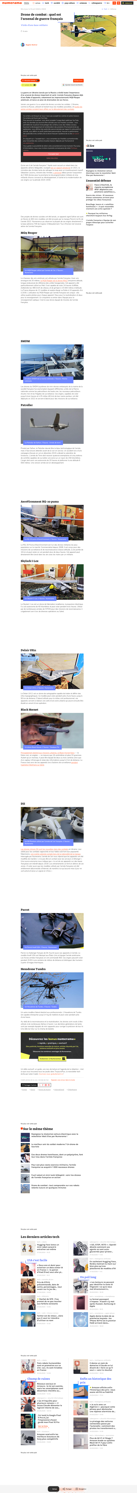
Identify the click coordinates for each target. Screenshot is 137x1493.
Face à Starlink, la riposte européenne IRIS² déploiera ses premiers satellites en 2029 (105, 188)
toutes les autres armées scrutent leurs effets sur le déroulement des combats (51, 108)
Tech (105, 9)
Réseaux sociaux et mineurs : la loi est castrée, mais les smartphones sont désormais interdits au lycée (50, 1387)
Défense (113, 9)
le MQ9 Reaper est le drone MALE (54, 280)
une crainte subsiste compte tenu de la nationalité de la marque (55, 854)
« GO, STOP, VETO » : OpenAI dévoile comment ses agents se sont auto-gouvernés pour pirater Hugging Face (103, 1248)
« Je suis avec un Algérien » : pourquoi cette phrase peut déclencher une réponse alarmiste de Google (102, 1408)
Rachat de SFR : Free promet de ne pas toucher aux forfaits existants (49, 1301)
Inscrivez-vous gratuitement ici (51, 1074)
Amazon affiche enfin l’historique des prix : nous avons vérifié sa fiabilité (102, 1389)
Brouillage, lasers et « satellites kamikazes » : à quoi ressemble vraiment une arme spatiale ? (100, 206)
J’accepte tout (53, 154)
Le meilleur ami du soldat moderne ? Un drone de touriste (54, 1145)
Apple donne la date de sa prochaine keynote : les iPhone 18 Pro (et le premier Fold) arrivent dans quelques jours (103, 1319)
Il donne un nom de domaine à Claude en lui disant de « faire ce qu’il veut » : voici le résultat (101, 1366)
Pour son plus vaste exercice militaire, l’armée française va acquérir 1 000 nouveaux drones (53, 1166)
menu (26, 3)
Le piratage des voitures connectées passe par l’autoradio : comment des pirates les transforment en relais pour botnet (103, 1424)
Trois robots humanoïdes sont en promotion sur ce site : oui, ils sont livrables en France (49, 1366)
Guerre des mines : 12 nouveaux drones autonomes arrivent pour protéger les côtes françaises (100, 197)
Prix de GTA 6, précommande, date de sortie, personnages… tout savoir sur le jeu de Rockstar (49, 1285)
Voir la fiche (43, 1426)
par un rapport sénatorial (60, 168)
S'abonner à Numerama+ (50, 1059)
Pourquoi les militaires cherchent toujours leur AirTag (99, 214)
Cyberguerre (72, 1090)
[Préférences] (118, 3)
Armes (24, 1090)
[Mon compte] (114, 3)
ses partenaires (28, 143)
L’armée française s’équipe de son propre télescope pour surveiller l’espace (101, 222)
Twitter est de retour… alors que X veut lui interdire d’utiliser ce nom (50, 1318)
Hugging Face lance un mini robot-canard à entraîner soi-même (48, 1247)
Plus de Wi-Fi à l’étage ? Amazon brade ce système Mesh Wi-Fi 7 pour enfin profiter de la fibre (102, 1441)
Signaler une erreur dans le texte (63, 1080)
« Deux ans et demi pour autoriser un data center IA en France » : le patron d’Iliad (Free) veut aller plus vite (50, 1268)
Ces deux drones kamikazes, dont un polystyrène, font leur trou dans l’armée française (57, 1155)
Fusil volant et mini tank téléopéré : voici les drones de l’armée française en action (56, 1176)
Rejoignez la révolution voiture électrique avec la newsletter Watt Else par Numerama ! (54, 1135)
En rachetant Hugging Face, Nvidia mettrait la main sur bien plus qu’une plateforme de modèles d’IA (103, 1265)
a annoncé (57, 172)
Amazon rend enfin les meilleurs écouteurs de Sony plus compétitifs (48, 1436)
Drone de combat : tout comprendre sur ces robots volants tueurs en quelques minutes (55, 1186)
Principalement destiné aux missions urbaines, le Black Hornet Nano (48, 753)
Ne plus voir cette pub (29, 75)
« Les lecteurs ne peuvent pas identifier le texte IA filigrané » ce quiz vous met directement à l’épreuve (102, 1285)
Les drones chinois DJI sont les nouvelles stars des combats (45, 849)
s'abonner (128, 3)
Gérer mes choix (52, 158)
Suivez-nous (78, 80)
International (59, 1090)
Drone (33, 1090)
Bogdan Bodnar (31, 45)
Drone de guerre (45, 1090)
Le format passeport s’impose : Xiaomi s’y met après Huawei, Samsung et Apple (102, 1302)
